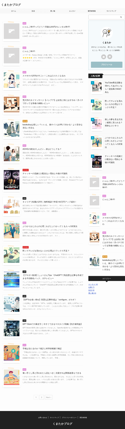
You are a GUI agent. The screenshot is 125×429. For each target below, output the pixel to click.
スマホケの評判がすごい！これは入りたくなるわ (44, 75)
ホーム (13, 11)
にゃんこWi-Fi (29, 51)
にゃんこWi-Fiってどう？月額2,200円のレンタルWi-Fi (46, 26)
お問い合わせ (42, 417)
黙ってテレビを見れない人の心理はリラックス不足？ (46, 250)
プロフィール (106, 64)
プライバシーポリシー (69, 417)
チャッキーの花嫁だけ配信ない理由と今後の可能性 (45, 173)
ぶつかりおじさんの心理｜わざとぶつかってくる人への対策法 (50, 226)
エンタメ (72, 11)
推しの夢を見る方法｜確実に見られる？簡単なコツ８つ (113, 122)
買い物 (52, 11)
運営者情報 (92, 11)
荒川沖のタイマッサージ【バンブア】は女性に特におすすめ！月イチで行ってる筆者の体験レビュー (113, 242)
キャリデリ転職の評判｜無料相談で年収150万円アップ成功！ (50, 201)
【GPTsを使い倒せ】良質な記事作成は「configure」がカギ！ (50, 299)
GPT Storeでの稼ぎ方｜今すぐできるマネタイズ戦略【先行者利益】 (53, 324)
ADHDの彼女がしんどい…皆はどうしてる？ (42, 149)
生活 (33, 11)
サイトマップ (111, 11)
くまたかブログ (11, 4)
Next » (48, 397)
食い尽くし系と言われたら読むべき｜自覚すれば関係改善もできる (52, 372)
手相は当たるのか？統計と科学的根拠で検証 (42, 348)
